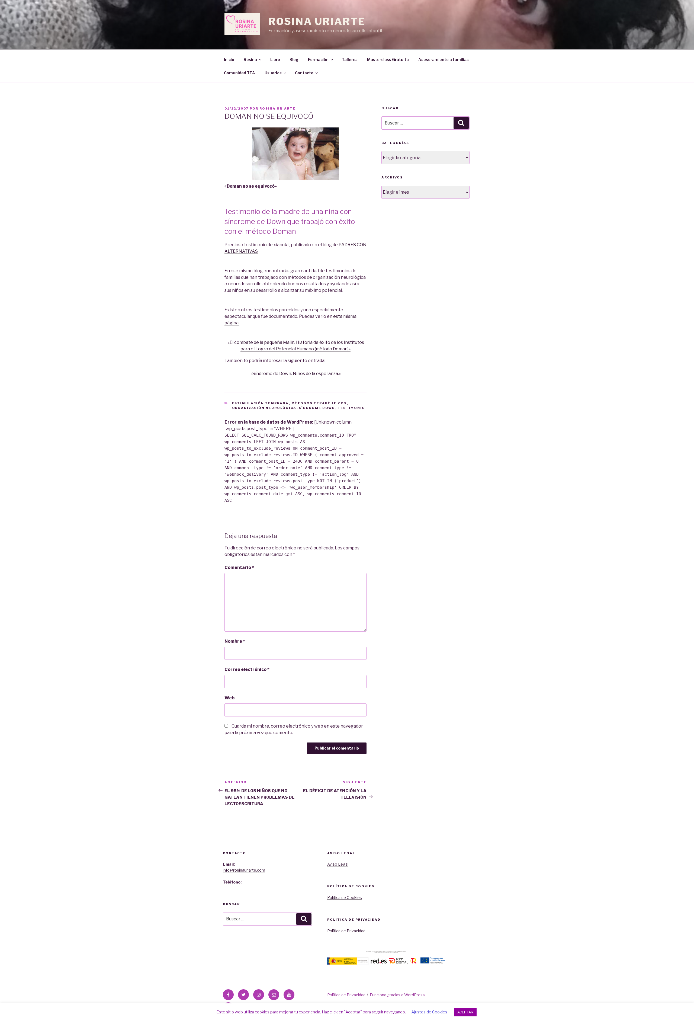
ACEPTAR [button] (465, 1012)
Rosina (250, 59)
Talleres (350, 59)
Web (229, 697)
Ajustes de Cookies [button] (429, 1012)
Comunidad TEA (239, 73)
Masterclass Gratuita (388, 59)
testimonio (351, 408)
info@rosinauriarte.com (244, 870)
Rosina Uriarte (277, 108)
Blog (294, 59)
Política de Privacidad (346, 931)
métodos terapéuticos (319, 403)
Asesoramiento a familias (443, 59)
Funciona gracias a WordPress (397, 995)
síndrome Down (317, 408)
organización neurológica (264, 408)
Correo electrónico (246, 669)
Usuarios (273, 73)
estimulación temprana (260, 403)
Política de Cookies (344, 897)
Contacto (304, 73)
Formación (318, 59)
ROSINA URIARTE (316, 21)
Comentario (239, 567)
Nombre (234, 641)
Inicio (229, 59)
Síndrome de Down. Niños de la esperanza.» (296, 373)
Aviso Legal (337, 864)
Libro (275, 59)
